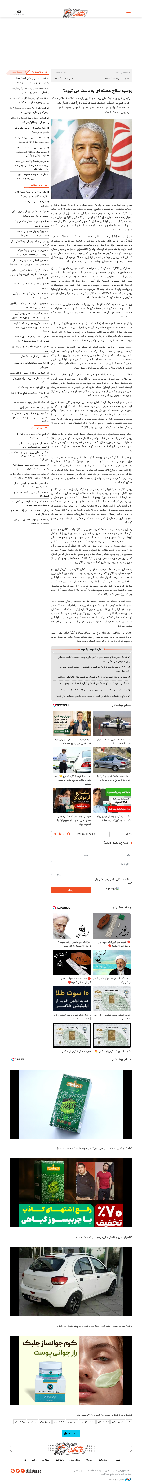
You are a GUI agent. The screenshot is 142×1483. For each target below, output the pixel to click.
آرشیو (34, 1460)
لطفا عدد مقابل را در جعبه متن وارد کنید (113, 881)
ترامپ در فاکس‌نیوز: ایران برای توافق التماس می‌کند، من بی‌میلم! (30, 214)
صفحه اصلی (125, 72)
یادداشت (60, 1460)
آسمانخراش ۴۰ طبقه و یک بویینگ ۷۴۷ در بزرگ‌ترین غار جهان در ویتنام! (29, 110)
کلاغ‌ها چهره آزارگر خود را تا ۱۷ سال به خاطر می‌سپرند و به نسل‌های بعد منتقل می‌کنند (30, 417)
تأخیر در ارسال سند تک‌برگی (32, 356)
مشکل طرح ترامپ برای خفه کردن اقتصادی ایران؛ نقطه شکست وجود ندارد (93, 683)
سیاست (115, 72)
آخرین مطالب (37, 185)
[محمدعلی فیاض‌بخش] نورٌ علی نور (29, 408)
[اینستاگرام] (23, 1471)
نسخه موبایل (71, 1433)
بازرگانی (40, 427)
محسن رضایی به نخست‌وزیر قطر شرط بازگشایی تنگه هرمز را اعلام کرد (29, 90)
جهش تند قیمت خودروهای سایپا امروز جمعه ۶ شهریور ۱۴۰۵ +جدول (29, 306)
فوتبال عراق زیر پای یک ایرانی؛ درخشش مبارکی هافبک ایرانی (33, 445)
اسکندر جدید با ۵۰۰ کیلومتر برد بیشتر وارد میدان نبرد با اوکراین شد (30, 120)
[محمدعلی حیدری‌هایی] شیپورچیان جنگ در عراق (31, 380)
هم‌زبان (89, 1460)
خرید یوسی (72, 1421)
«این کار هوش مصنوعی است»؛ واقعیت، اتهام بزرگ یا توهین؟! (33, 233)
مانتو (129, 1421)
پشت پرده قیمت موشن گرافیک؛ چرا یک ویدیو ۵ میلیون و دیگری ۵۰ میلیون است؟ (29, 475)
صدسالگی (102, 1460)
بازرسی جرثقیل (118, 1421)
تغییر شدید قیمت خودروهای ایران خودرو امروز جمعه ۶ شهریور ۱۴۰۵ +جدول (30, 315)
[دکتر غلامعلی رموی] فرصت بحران (30, 402)
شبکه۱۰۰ (116, 1460)
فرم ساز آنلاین (103, 1421)
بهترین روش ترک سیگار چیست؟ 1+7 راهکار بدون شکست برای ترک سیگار (30, 466)
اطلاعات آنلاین (75, 13)
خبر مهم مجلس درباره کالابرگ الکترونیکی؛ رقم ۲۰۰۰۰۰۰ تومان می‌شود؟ (31, 252)
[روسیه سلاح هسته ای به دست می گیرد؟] (91, 159)
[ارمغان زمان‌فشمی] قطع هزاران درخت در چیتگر (30, 394)
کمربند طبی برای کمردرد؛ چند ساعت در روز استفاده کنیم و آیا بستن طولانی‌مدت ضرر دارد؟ (29, 455)
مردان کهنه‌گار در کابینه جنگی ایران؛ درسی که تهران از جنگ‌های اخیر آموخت (93, 690)
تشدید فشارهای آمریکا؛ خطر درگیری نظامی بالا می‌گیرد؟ (31, 130)
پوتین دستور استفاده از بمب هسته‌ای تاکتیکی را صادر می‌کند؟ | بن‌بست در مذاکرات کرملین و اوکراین (30, 151)
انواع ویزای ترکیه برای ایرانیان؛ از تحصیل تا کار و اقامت (33, 435)
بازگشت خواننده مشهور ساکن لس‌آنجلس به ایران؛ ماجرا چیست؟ (33, 177)
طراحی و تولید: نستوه (115, 1479)
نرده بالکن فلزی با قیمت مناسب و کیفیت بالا (31, 494)
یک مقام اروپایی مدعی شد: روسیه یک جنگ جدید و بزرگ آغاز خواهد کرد (30, 140)
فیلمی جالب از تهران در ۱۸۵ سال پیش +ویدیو (30, 243)
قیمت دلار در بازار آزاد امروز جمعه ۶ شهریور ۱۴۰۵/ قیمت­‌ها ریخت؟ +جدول (32, 339)
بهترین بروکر (45, 1421)
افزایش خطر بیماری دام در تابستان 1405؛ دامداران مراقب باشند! (31, 485)
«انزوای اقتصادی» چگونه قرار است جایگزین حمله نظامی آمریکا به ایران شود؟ (91, 696)
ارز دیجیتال (32, 1421)
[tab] (39, 72)
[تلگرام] (13, 1471)
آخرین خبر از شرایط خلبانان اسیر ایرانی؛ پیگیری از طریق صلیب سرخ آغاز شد (29, 100)
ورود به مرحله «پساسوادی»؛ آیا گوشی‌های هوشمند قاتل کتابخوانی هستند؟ (92, 677)
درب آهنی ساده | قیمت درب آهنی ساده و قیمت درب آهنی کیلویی (29, 503)
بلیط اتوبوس (19, 1421)
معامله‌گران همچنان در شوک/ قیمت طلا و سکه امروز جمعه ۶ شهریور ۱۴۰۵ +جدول (31, 327)
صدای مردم (74, 1460)
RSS (24, 1460)
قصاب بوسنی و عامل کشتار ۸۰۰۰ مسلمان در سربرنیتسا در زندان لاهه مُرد (31, 80)
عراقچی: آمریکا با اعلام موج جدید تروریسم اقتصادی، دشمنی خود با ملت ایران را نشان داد (31, 165)
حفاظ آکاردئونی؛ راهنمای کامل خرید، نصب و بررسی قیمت (30, 521)
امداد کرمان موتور (87, 1421)
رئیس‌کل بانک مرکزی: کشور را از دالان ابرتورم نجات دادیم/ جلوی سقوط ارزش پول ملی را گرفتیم (29, 274)
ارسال (71, 890)
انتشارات (46, 1460)
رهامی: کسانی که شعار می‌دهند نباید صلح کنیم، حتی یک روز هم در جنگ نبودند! (29, 262)
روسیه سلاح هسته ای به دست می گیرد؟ (97, 90)
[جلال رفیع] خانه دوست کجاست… (30, 387)
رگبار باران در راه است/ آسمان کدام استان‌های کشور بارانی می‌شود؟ (32, 194)
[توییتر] (18, 1471)
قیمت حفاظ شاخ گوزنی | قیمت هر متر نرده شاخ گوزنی (30, 512)
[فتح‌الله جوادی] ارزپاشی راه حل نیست (28, 373)
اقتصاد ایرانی (59, 1421)
